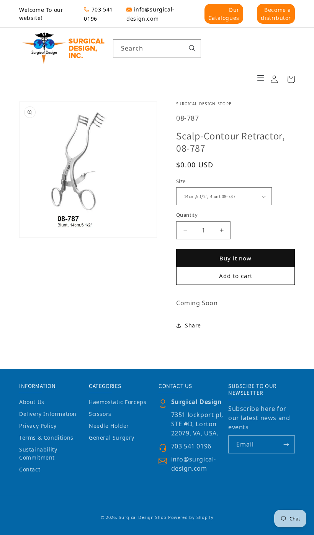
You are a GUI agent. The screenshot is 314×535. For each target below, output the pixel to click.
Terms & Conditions (46, 437)
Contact (29, 469)
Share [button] (193, 325)
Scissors (100, 413)
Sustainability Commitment (38, 453)
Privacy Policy (37, 425)
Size (181, 181)
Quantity (187, 214)
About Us (31, 402)
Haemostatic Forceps (117, 402)
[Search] (192, 48)
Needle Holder (109, 425)
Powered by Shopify (191, 517)
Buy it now (235, 258)
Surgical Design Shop (143, 517)
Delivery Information (48, 413)
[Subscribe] (286, 444)
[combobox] (157, 48)
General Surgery (111, 437)
